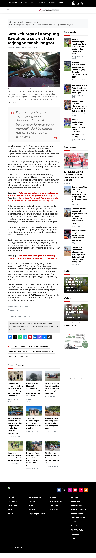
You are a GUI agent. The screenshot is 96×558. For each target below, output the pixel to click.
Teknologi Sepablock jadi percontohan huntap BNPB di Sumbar (33, 423)
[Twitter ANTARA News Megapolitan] (78, 2)
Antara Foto (24, 2)
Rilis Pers (60, 2)
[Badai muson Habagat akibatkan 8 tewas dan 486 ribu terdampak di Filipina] (34, 376)
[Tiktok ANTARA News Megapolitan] (78, 4)
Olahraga (54, 505)
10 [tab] (79, 322)
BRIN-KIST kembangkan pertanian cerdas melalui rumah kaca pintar (74, 280)
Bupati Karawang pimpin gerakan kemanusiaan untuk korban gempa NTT (79, 235)
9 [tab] (76, 322)
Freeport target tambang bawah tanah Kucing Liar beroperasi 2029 (52, 423)
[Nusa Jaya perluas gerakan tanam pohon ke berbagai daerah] (15, 445)
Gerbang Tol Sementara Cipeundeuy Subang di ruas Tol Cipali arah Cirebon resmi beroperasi (78, 254)
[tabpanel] (76, 285)
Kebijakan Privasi (78, 509)
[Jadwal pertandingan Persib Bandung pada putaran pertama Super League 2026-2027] (67, 43)
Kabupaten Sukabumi (38, 347)
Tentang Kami (77, 514)
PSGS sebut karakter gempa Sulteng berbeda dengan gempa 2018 (52, 458)
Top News (51, 2)
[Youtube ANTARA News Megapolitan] (73, 4)
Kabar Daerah (35, 497)
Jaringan (74, 497)
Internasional (56, 501)
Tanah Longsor (19, 347)
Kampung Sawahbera (18, 356)
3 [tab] (76, 295)
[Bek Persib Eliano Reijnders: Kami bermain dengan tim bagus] (67, 89)
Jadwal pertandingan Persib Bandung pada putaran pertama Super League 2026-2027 (79, 46)
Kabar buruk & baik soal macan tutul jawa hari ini (75, 310)
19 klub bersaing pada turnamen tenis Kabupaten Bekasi (74, 176)
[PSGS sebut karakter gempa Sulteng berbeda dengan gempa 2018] (52, 445)
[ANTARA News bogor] (50, 10)
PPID (73, 538)
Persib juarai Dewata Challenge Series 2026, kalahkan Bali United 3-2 (79, 106)
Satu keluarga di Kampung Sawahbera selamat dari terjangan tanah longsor (41, 25)
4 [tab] (79, 295)
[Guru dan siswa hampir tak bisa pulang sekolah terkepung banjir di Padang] (52, 376)
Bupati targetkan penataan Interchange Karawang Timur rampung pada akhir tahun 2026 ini (79, 194)
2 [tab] (72, 295)
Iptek (31, 505)
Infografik (70, 325)
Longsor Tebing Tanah (43, 352)
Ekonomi (32, 501)
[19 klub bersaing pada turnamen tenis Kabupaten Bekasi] (76, 161)
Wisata (53, 497)
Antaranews (13, 2)
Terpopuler (41, 2)
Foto (67, 271)
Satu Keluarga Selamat (20, 352)
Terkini (32, 2)
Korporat (75, 534)
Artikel (32, 509)
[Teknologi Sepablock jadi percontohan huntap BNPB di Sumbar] (34, 411)
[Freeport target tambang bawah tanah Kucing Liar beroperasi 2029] (52, 411)
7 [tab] (86, 319)
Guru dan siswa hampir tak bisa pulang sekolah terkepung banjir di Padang (52, 388)
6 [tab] (83, 319)
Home (14, 22)
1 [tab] (69, 295)
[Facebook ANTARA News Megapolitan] (73, 2)
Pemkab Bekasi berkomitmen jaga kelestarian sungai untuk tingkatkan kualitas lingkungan (15, 425)
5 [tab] (83, 295)
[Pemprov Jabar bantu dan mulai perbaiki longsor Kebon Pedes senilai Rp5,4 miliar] (34, 445)
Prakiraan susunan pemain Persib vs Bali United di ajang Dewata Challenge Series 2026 (79, 69)
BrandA (74, 526)
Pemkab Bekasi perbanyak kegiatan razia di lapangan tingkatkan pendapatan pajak (79, 216)
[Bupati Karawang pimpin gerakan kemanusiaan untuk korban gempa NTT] (67, 234)
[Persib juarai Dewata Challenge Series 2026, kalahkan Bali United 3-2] (67, 105)
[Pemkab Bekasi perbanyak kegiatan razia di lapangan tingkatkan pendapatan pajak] (67, 212)
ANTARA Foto (77, 530)
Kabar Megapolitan (28, 22)
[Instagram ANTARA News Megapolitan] (82, 2)
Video (67, 298)
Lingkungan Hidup (37, 514)
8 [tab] (72, 322)
